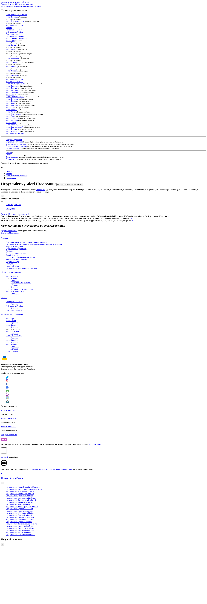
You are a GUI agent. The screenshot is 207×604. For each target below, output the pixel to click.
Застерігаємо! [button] (23, 214)
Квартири (15, 281)
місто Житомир (12, 90)
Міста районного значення (16, 176)
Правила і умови (22, 2)
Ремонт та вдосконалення (16, 146)
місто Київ (10, 95)
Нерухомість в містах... (15, 25)
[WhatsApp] (7, 392)
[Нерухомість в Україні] (4, 360)
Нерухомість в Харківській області (20, 526)
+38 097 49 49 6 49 (8, 418)
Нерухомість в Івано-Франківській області (23, 487)
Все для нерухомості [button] (14, 140)
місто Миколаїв (12, 105)
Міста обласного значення (11, 272)
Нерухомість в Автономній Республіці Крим (24, 489)
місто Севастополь (13, 114)
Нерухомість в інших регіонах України (21, 268)
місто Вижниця (12, 71)
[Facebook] (7, 385)
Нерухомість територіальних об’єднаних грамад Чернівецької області (34, 244)
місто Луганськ (12, 99)
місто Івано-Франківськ (15, 84)
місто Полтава (11, 110)
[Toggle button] (2, 201)
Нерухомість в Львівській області (19, 511)
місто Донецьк (12, 88)
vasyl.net (4, 457)
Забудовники (16, 285)
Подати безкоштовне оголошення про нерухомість (26, 242)
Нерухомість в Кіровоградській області (22, 507)
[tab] (10, 209)
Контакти (5, 2)
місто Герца (10, 41)
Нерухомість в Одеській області (19, 515)
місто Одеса (10, 108)
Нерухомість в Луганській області (19, 509)
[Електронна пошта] (7, 402)
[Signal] (7, 388)
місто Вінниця (11, 86)
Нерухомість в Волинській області (20, 491)
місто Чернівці (12, 17)
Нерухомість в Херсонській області (20, 528)
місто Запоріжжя (12, 92)
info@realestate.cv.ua (9, 435)
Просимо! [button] (13, 214)
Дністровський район (14, 32)
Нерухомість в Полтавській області (20, 517)
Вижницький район (14, 34)
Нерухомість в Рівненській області (20, 519)
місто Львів (10, 103)
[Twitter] (7, 378)
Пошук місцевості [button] (8, 4)
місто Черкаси (11, 129)
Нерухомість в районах (15, 36)
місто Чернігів (11, 131)
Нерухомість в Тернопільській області (21, 524)
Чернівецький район (14, 30)
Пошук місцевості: (8, 163)
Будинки (14, 287)
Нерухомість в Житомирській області (21, 498)
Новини (9, 153)
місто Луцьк (11, 101)
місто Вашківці (12, 66)
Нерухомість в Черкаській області (19, 532)
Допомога (5, 233)
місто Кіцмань (11, 49)
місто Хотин (11, 45)
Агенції (14, 278)
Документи (10, 159)
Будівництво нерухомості (16, 144)
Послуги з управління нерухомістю (20, 257)
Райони (9, 174)
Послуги (12, 2)
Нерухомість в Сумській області (19, 522)
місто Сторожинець (14, 62)
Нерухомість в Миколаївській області (21, 513)
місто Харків (11, 123)
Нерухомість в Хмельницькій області (21, 530)
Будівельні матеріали (14, 142)
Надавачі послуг (12, 148)
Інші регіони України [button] (14, 82)
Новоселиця (11, 178)
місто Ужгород (12, 120)
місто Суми (10, 116)
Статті (8, 155)
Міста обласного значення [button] (16, 15)
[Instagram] (7, 382)
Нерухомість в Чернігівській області (20, 535)
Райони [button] (9, 28)
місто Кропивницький (15, 97)
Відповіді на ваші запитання (17, 253)
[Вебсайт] (7, 399)
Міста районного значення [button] (16, 38)
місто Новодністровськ (15, 21)
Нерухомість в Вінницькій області (20, 494)
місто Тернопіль (12, 118)
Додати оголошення (24, 4)
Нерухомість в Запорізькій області (20, 502)
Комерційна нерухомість (21, 283)
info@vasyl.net (95, 444)
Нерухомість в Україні (15, 133)
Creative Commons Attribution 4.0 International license (51, 469)
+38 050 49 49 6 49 (8, 410)
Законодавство (12, 157)
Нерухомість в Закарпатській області (21, 500)
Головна (4, 238)
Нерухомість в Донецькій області (19, 496)
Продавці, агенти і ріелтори (22, 289)
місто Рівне (10, 112)
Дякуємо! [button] (5, 214)
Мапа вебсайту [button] (15, 233)
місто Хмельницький (14, 127)
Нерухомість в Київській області (19, 504)
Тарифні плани (12, 255)
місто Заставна (12, 75)
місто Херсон (11, 125)
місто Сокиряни (12, 58)
